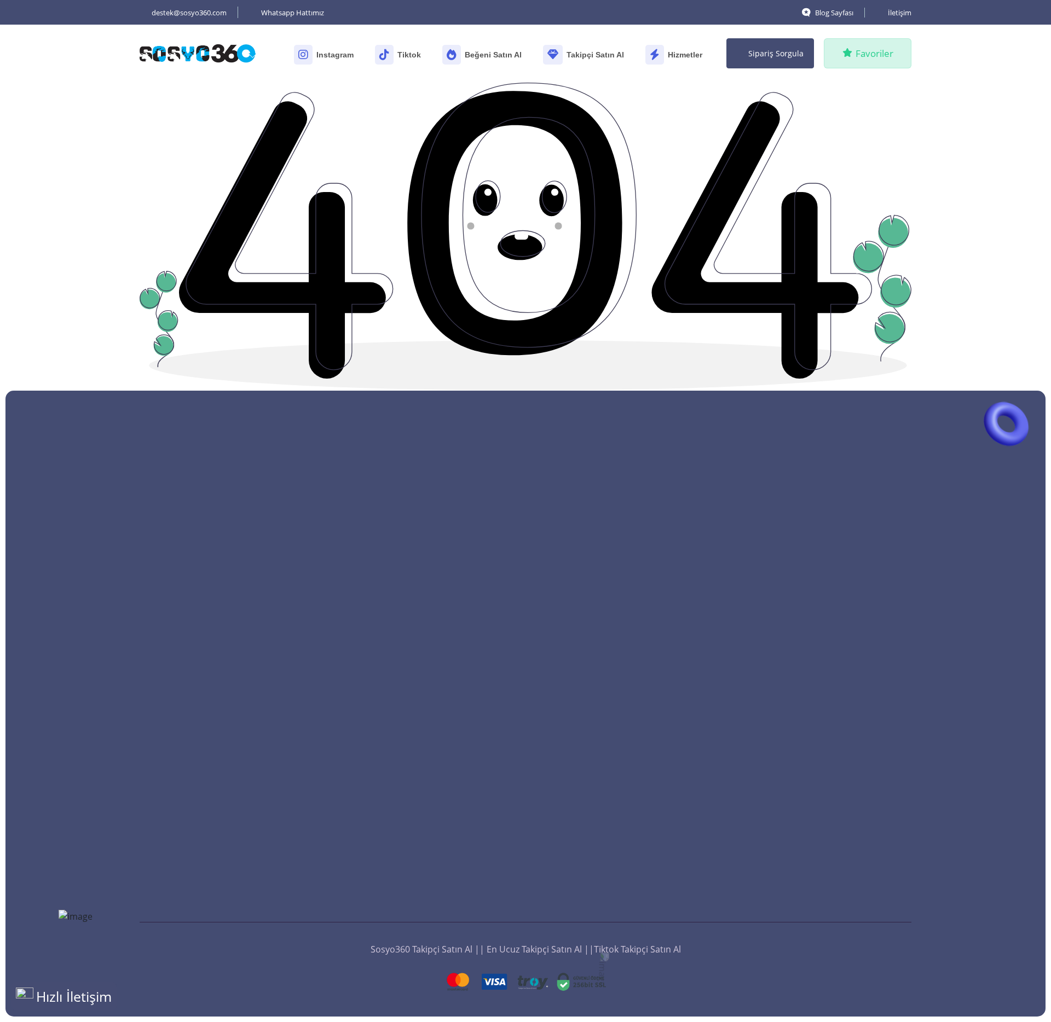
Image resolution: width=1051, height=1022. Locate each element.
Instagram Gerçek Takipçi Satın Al (430, 603)
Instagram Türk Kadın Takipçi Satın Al (437, 686)
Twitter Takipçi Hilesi (404, 869)
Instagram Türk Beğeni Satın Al (621, 764)
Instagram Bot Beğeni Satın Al (619, 741)
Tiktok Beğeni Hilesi (598, 879)
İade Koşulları (390, 892)
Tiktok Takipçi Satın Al (405, 708)
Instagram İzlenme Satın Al (809, 695)
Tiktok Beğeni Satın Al (602, 535)
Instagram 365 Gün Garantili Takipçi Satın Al (435, 656)
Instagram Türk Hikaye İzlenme (818, 557)
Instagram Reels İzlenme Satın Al (821, 535)
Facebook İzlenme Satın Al (808, 626)
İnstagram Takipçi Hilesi (410, 777)
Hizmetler (685, 54)
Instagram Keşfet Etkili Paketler (818, 787)
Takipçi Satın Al (595, 54)
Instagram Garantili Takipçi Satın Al (433, 580)
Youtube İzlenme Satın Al (806, 672)
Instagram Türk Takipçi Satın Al (425, 557)
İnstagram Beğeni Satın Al (610, 833)
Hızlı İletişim (74, 996)
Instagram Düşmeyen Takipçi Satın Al (437, 535)
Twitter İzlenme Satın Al (803, 603)
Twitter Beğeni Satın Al (604, 695)
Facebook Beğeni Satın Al (609, 672)
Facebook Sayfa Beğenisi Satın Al (624, 649)
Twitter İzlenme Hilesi (798, 856)
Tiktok (409, 54)
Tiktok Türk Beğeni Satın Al (612, 557)
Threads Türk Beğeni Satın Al (617, 603)
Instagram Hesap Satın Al (806, 810)
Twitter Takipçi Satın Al (408, 626)
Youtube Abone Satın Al (410, 823)
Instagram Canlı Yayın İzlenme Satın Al (832, 718)
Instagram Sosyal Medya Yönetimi (824, 741)
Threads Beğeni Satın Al (606, 580)
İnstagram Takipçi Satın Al (414, 754)
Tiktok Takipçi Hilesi (401, 846)
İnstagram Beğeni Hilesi (606, 856)
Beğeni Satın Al (493, 54)
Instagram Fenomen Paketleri (815, 764)
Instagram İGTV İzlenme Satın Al (820, 580)
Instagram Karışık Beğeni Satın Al (625, 787)
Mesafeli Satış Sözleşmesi (414, 915)
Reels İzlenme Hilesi (795, 833)
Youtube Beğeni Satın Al (607, 626)
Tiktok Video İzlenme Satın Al (813, 649)
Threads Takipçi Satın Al (410, 731)
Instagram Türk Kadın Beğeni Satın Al (634, 718)
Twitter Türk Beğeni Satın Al (614, 810)
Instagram (335, 54)
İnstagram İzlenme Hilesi (805, 879)
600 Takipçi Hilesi (396, 800)
